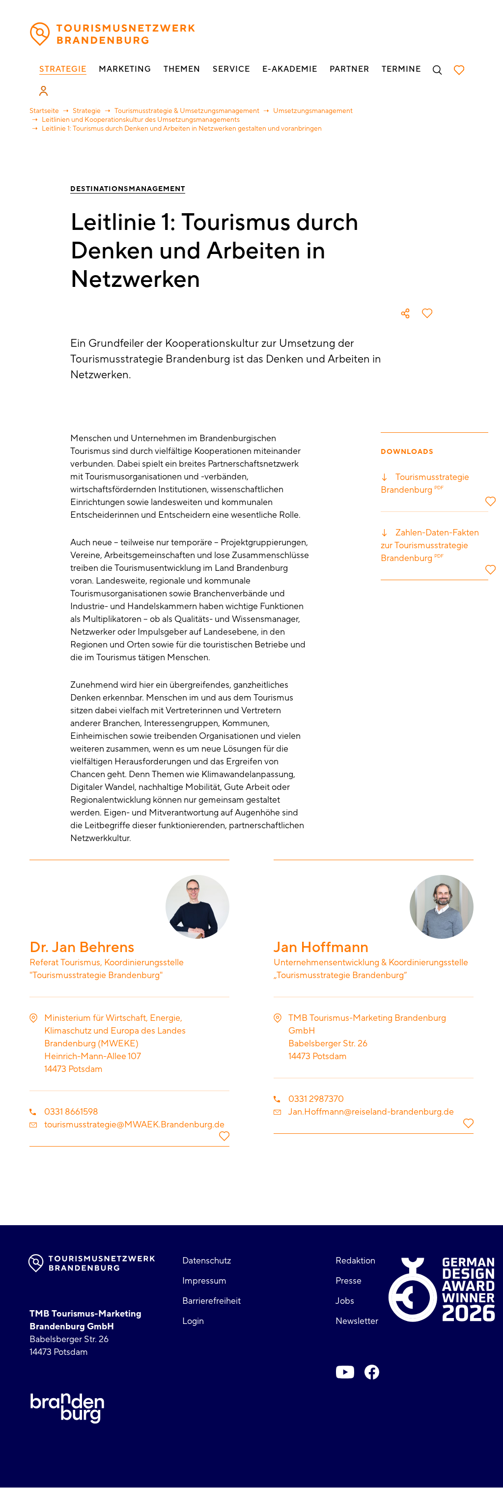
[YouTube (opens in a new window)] (345, 1372)
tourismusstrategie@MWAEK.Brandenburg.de (134, 1124)
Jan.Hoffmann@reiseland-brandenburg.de (371, 1112)
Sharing (405, 313)
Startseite (44, 111)
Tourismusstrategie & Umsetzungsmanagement (186, 111)
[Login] (43, 91)
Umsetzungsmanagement (313, 111)
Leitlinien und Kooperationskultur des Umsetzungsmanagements (141, 119)
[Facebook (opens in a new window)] (372, 1372)
